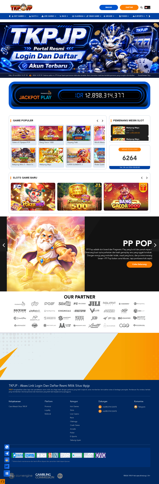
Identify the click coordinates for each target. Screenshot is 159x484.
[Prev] (97, 120)
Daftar (129, 7)
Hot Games (19, 16)
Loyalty (47, 410)
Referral (48, 414)
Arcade (109, 16)
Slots (34, 16)
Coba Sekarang (139, 264)
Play (46, 97)
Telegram (141, 407)
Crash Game (94, 16)
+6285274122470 (110, 407)
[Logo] (21, 7)
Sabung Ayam (75, 440)
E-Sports (139, 16)
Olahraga (79, 16)
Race (64, 16)
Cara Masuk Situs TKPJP (18, 406)
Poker (124, 16)
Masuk (108, 7)
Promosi (48, 406)
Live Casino (49, 16)
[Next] (102, 120)
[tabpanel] (79, 47)
